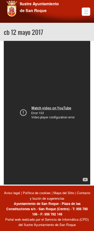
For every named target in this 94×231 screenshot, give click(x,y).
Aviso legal (12, 192)
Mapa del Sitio (63, 192)
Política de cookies (37, 192)
